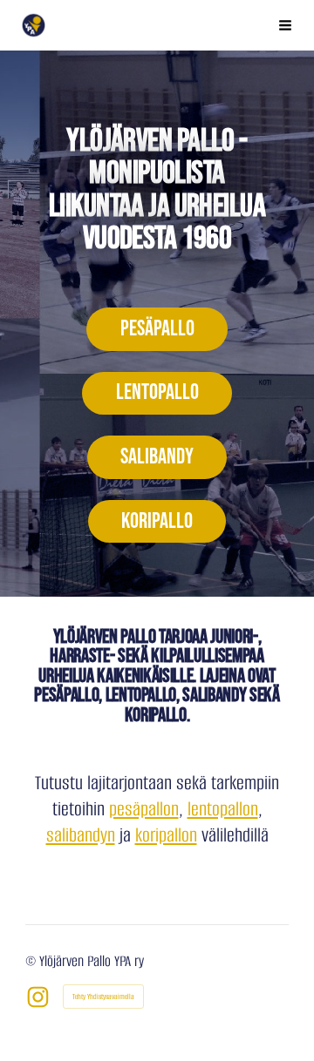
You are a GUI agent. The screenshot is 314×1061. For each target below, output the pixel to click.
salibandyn (80, 835)
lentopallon (223, 808)
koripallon (166, 835)
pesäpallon (144, 808)
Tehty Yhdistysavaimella (103, 996)
